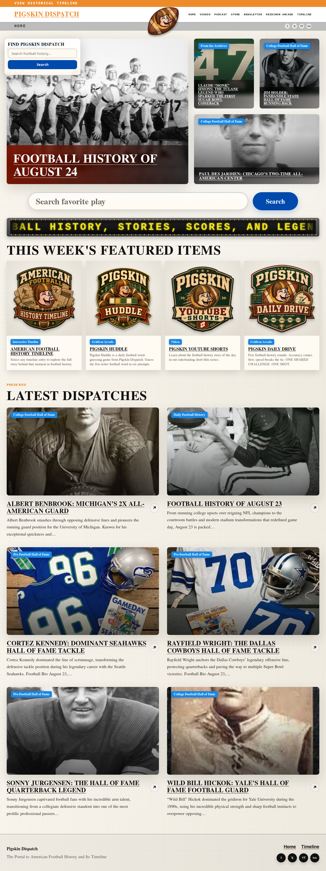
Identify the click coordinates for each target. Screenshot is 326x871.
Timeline (304, 14)
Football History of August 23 (224, 503)
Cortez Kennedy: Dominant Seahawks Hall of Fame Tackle (76, 646)
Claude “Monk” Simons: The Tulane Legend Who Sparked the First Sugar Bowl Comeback (218, 94)
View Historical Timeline (46, 3)
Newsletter (253, 14)
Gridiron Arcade (279, 14)
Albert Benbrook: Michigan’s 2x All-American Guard (75, 507)
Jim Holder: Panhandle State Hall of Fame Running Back (281, 98)
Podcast (220, 14)
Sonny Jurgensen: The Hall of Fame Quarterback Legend (73, 786)
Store (235, 14)
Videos (205, 14)
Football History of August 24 (85, 164)
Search (275, 201)
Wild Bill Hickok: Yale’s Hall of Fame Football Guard (228, 786)
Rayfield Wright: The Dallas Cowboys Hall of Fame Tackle (223, 646)
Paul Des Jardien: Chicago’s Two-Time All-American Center (251, 175)
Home (192, 14)
